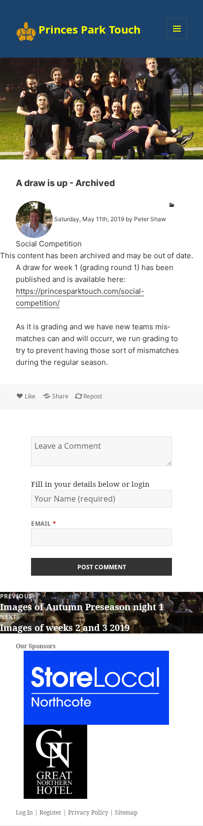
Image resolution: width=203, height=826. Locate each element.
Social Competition (49, 243)
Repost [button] (92, 396)
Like (30, 396)
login (141, 484)
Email (43, 523)
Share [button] (60, 396)
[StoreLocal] (96, 687)
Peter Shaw (150, 219)
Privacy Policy (88, 812)
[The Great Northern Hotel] (55, 761)
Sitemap (126, 812)
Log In (24, 812)
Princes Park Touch (89, 29)
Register (50, 812)
